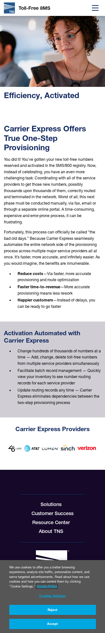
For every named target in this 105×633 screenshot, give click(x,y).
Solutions (51, 504)
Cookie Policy (47, 586)
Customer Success (53, 513)
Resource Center (51, 522)
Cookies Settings (52, 596)
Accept (52, 624)
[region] (52, 596)
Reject (52, 610)
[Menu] (95, 8)
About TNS (51, 531)
